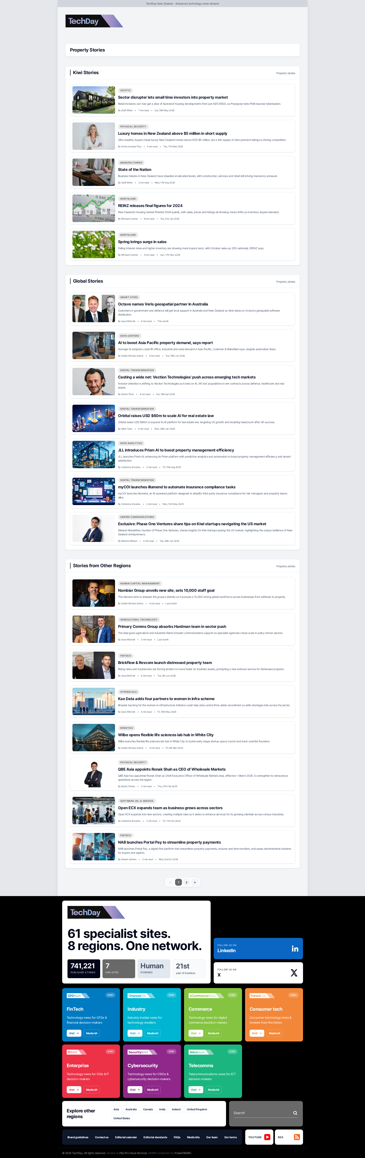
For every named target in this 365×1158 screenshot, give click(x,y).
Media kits (193, 1137)
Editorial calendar (126, 1137)
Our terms (230, 1137)
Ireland (176, 1109)
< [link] (170, 882)
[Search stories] (295, 1113)
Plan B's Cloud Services (133, 1153)
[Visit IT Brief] (84, 1052)
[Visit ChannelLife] (145, 996)
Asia (116, 1109)
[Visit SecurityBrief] (145, 1052)
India (162, 1109)
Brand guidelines (77, 1137)
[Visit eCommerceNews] (206, 996)
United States (121, 1118)
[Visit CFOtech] (84, 996)
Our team (212, 1137)
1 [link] (178, 882)
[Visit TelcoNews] (206, 1052)
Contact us (102, 1137)
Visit (72, 1033)
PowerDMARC (183, 1153)
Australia (131, 1109)
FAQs (177, 1137)
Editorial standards (155, 1137)
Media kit (91, 1033)
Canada (148, 1109)
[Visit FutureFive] (267, 996)
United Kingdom (197, 1109)
